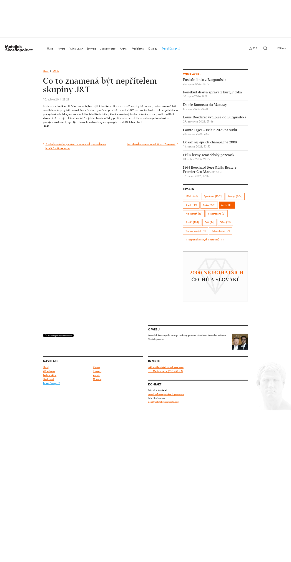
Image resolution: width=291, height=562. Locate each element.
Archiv (123, 48)
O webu (152, 48)
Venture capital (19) (196, 230)
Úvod (50, 48)
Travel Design (170, 48)
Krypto (61, 48)
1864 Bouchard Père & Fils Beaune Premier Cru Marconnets (209, 171)
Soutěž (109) (192, 222)
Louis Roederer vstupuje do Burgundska (214, 119)
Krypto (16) (191, 205)
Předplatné (137, 48)
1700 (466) (192, 196)
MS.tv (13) (226, 205)
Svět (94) (209, 222)
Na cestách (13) (194, 213)
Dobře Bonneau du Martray (205, 106)
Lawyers (91, 48)
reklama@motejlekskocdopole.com (165, 367)
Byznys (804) (235, 196)
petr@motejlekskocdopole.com (163, 401)
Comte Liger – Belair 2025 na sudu (210, 131)
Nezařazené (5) (216, 213)
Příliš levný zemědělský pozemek (208, 157)
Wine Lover (76, 48)
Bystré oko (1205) (213, 196)
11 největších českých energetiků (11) (205, 239)
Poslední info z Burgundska (204, 81)
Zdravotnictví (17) (221, 230)
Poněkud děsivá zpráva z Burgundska (212, 94)
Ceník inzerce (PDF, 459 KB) (168, 371)
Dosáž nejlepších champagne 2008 (210, 144)
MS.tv (56, 71)
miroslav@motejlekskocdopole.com (166, 394)
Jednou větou (107, 48)
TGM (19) (225, 222)
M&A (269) (209, 205)
